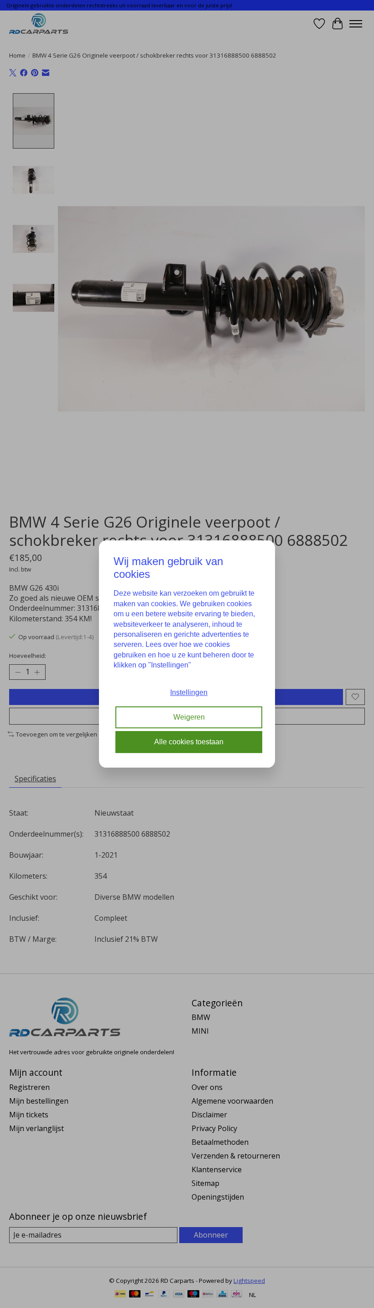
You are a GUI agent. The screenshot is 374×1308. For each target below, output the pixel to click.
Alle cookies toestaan (188, 742)
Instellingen (189, 692)
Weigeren (189, 717)
